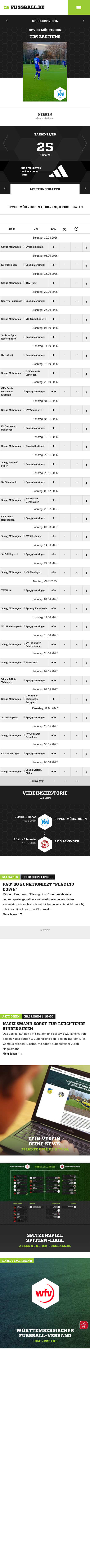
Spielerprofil (45, 21)
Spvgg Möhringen (45, 30)
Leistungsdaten (45, 189)
